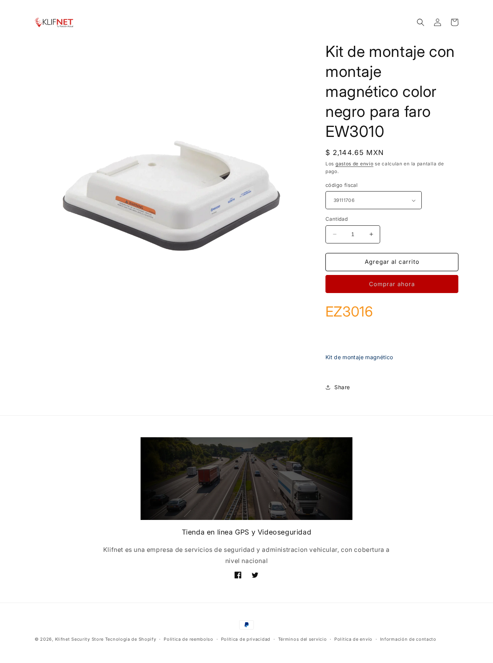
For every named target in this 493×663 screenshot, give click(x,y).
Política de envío (353, 638)
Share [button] (342, 387)
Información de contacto (408, 638)
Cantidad (336, 219)
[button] (420, 22)
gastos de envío (354, 164)
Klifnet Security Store (79, 639)
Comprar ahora (392, 284)
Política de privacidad (245, 638)
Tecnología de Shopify (130, 639)
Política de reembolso (188, 638)
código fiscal (341, 185)
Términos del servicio (302, 638)
